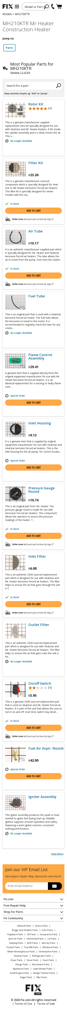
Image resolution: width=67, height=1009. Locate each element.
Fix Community (13, 918)
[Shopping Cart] (59, 6)
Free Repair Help (15, 905)
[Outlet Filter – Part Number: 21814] (15, 631)
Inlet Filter (37, 556)
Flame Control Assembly (40, 356)
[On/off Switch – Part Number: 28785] (15, 689)
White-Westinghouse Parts (21, 951)
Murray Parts (48, 942)
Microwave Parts (40, 964)
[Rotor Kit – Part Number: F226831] (15, 110)
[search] (46, 6)
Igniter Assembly (42, 797)
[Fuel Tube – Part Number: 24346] (15, 302)
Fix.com (8, 899)
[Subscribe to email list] (55, 886)
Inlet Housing (39, 423)
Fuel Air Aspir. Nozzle (46, 748)
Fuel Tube (36, 296)
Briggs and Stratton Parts (25, 930)
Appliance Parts (21, 968)
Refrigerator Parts (41, 955)
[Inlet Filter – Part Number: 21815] (15, 562)
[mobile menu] (17, 6)
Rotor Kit (35, 104)
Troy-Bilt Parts (31, 947)
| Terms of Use (22, 1004)
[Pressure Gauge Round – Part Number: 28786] (15, 494)
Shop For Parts (13, 912)
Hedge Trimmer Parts (44, 972)
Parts (9, 48)
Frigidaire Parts (15, 934)
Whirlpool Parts (50, 947)
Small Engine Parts (19, 972)
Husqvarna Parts (49, 934)
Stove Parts (32, 960)
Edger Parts (26, 977)
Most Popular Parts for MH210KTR (31, 66)
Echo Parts (47, 930)
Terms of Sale (46, 1004)
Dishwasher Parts (48, 951)
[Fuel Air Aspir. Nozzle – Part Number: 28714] (15, 754)
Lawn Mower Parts (42, 968)
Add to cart (33, 211)
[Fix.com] (8, 6)
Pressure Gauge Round (41, 489)
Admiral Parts (24, 925)
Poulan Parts (13, 947)
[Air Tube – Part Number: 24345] (15, 237)
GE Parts (31, 934)
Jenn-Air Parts (16, 938)
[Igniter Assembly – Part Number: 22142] (15, 803)
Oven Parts (48, 960)
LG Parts (52, 938)
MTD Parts (32, 942)
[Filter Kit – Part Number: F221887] (15, 169)
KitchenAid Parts (35, 938)
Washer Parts (21, 955)
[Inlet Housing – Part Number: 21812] (15, 429)
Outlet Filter (38, 624)
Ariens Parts (41, 925)
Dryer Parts (17, 960)
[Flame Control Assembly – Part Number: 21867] (15, 361)
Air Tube (35, 231)
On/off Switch (39, 683)
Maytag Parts (16, 942)
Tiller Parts (41, 977)
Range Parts (21, 964)
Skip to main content (33, 9)
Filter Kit (35, 163)
